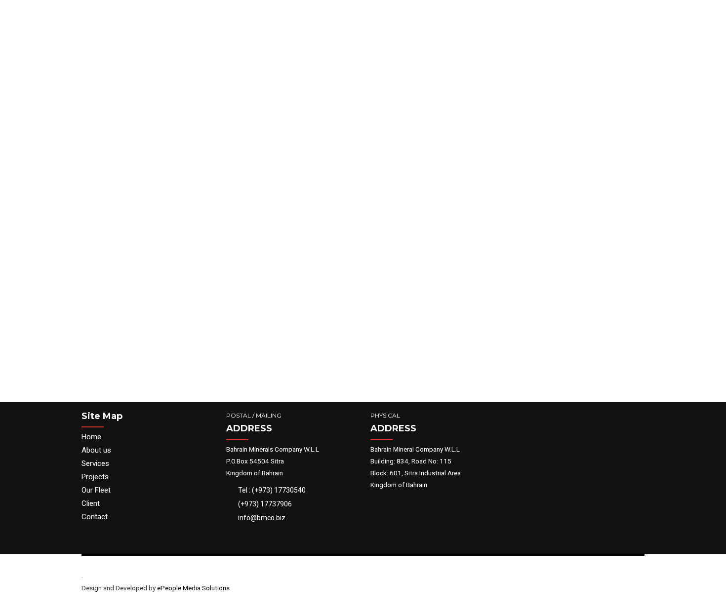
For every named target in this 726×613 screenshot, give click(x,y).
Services (95, 463)
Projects (95, 476)
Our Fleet (96, 490)
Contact (94, 516)
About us (96, 450)
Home (91, 436)
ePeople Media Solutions (193, 588)
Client (90, 503)
